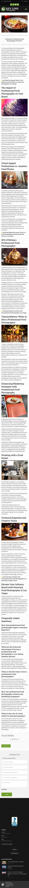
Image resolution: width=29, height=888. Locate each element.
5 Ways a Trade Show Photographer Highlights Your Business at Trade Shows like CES (17, 873)
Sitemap (7, 886)
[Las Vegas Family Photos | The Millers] (4, 862)
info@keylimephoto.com (6, 840)
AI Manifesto (14, 853)
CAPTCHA (4, 789)
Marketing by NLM (9, 885)
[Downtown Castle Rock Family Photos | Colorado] (4, 867)
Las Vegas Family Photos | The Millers (16, 861)
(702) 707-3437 (4, 837)
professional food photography (15, 133)
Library (14, 849)
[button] (6, 1)
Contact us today (14, 611)
